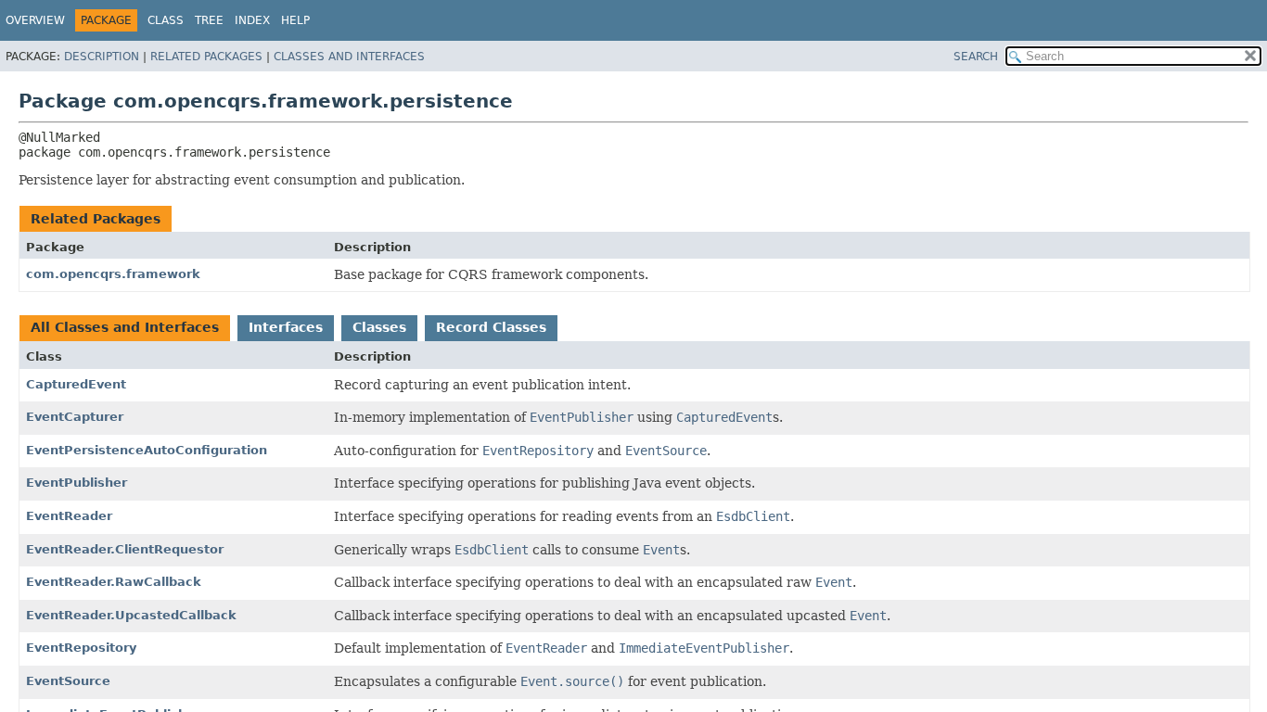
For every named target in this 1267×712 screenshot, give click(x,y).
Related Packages (206, 56)
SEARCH (975, 56)
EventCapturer (74, 417)
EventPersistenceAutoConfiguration (146, 450)
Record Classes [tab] (491, 327)
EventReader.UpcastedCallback (131, 615)
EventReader (69, 516)
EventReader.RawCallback (113, 582)
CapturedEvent (76, 384)
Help (295, 20)
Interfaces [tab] (286, 327)
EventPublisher (76, 483)
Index (252, 20)
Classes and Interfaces (349, 56)
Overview (35, 20)
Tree (209, 20)
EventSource (68, 681)
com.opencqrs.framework (113, 274)
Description (101, 56)
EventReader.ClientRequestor (125, 549)
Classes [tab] (379, 327)
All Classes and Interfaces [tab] (125, 327)
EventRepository (81, 648)
